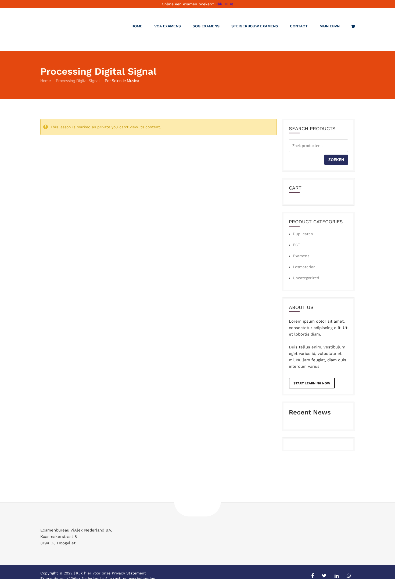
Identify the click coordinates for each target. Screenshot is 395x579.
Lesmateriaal (305, 267)
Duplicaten (303, 234)
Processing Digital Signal (78, 81)
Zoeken (336, 160)
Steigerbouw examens (254, 26)
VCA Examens (167, 26)
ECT (296, 245)
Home (136, 26)
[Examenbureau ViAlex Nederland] (69, 29)
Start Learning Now (311, 383)
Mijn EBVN (329, 26)
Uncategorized (306, 278)
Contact (299, 26)
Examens (301, 256)
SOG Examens (206, 26)
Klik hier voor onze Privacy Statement (111, 573)
